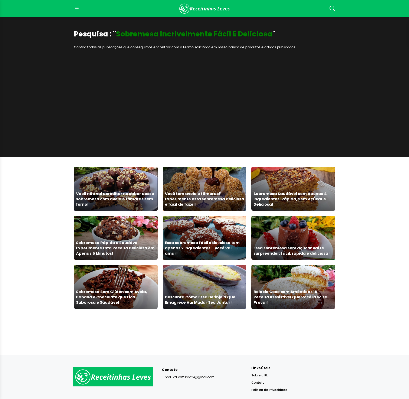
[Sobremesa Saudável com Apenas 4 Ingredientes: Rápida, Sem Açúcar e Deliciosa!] (293, 188)
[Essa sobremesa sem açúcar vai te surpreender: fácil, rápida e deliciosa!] (293, 237)
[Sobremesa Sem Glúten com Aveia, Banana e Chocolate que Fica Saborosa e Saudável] (116, 286)
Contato (258, 382)
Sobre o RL (259, 375)
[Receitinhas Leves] (204, 8)
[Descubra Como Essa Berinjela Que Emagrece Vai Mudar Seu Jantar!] (204, 286)
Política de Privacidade (269, 390)
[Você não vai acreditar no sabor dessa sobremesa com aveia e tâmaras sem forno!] (116, 188)
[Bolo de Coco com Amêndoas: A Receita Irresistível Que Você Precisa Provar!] (293, 286)
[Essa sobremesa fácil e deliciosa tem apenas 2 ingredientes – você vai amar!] (204, 237)
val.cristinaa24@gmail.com (194, 377)
